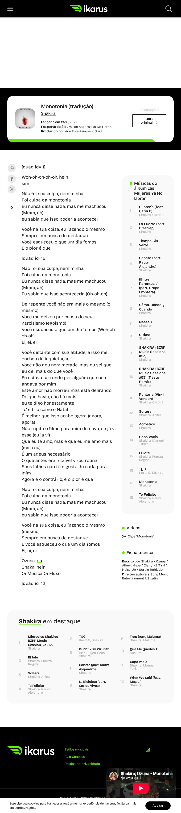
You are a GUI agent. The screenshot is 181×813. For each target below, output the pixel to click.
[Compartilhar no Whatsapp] (12, 168)
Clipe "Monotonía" (141, 536)
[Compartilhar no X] (12, 189)
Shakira (48, 113)
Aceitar (158, 806)
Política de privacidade (82, 764)
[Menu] (10, 9)
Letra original (147, 121)
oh (39, 560)
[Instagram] (148, 751)
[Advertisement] (90, 53)
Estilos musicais (77, 749)
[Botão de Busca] (169, 9)
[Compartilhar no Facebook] (12, 179)
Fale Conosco (75, 757)
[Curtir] (11, 201)
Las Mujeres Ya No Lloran (92, 127)
